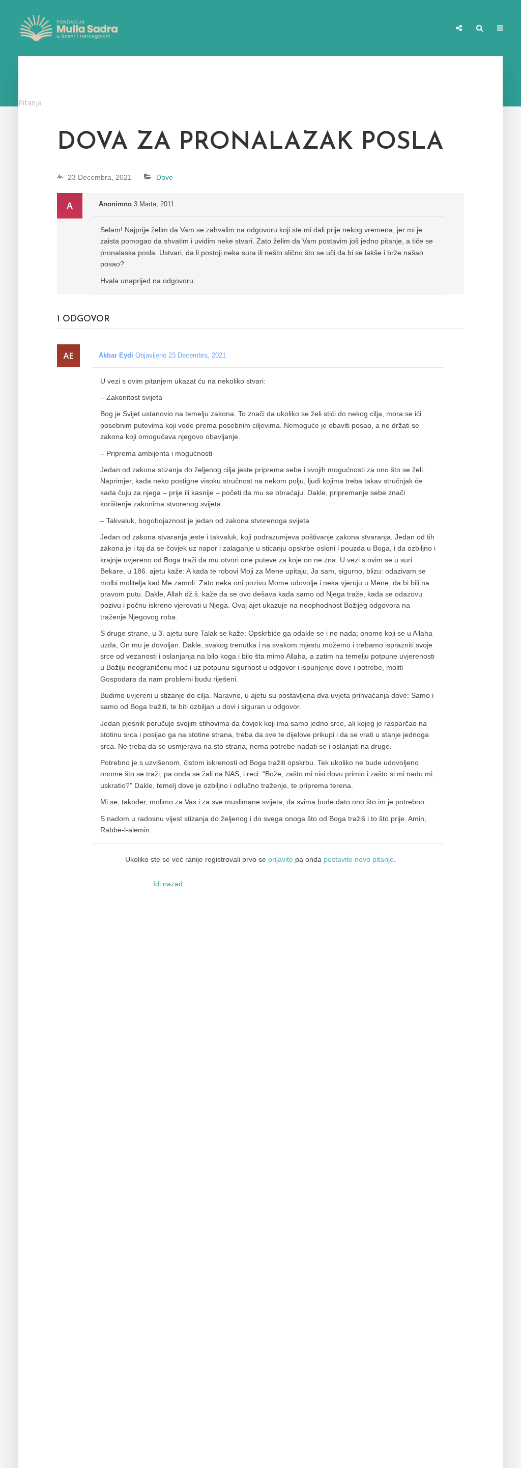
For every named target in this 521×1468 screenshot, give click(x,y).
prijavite (280, 859)
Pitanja (30, 102)
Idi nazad (168, 884)
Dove (164, 177)
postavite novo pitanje (359, 859)
